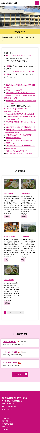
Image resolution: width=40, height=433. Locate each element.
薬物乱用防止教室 (10, 236)
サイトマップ (7, 409)
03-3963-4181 (11, 403)
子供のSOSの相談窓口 (13, 138)
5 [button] (15, 312)
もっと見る (18, 374)
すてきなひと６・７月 (10, 352)
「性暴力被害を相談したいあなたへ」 (18, 151)
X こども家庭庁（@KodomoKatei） (15, 108)
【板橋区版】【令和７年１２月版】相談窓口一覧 (20, 127)
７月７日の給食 (9, 193)
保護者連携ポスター (12, 148)
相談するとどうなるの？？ (14, 90)
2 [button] (8, 312)
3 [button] (10, 312)
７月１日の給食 (9, 280)
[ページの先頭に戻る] (37, 430)
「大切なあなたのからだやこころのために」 (19, 153)
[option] (20, 17)
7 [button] (20, 312)
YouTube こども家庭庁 (12, 111)
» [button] (22, 312)
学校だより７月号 (9, 341)
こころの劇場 (25, 236)
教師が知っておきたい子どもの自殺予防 (19, 135)
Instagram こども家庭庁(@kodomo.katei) (19, 114)
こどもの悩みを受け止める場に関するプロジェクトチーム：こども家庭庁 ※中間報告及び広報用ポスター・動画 (19, 95)
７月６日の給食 (25, 193)
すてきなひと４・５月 (10, 362)
